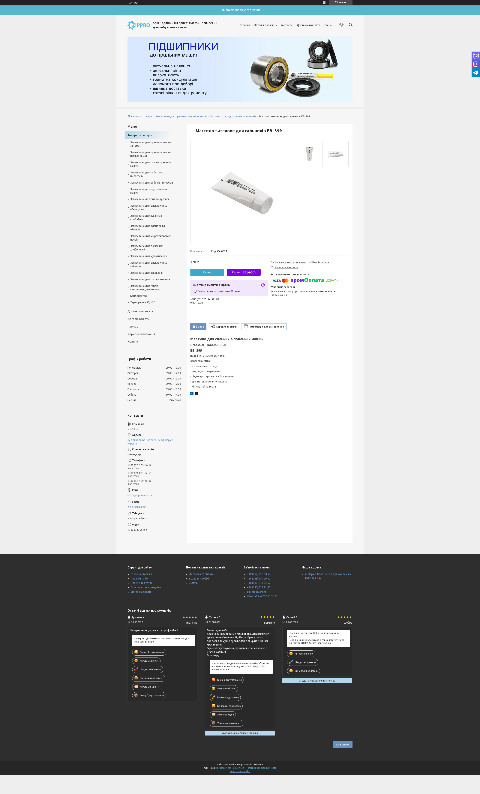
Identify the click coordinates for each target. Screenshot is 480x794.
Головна (245, 25)
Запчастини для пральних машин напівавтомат (150, 154)
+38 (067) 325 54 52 (258, 574)
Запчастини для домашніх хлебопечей (146, 247)
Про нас (133, 326)
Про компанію (139, 578)
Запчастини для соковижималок (150, 279)
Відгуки (193, 582)
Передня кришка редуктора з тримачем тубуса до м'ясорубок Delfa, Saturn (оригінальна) (316, 641)
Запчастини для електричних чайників (148, 264)
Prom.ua (258, 764)
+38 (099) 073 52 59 (258, 582)
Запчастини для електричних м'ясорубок (148, 207)
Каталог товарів (264, 25)
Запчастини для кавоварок (146, 272)
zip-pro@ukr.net (137, 506)
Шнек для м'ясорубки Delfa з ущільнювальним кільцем (314, 634)
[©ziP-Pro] (139, 25)
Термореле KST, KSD (142, 302)
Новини (133, 341)
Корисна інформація (141, 334)
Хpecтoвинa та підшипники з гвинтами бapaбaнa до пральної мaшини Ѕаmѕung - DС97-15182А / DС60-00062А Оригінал (240, 666)
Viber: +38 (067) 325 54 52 (262, 596)
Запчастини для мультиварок (148, 256)
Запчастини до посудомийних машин (148, 191)
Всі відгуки (343, 744)
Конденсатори (139, 295)
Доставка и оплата (308, 25)
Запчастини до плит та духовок (150, 199)
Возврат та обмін (199, 578)
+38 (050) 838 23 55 (258, 587)
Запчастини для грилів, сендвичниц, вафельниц (145, 287)
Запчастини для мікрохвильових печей (150, 238)
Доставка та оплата (201, 574)
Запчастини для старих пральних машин (150, 164)
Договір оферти (138, 318)
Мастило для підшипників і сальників (233, 116)
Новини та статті (141, 582)
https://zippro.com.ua (140, 495)
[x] (196, 394)
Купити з (237, 272)
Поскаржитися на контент (229, 768)
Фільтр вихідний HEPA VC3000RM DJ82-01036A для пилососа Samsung (161, 640)
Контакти (286, 25)
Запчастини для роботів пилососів (151, 182)
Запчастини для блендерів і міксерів (147, 227)
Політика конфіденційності (147, 587)
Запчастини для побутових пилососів (147, 174)
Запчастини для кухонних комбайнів (146, 217)
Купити (207, 272)
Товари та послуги (140, 135)
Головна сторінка (141, 574)
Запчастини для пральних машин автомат (181, 116)
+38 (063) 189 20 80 (258, 578)
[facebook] (192, 394)
